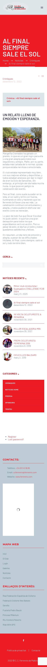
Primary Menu (42, 7)
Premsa (8, 396)
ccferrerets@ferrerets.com (25, 472)
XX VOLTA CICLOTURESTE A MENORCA (27, 315)
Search (41, 265)
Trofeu (8, 409)
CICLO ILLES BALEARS (25, 355)
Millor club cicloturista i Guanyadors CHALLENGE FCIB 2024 (29, 289)
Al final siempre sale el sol (27, 302)
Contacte (36, 650)
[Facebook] (23, 640)
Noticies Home (11, 389)
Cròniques (8, 78)
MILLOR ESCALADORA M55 (27, 328)
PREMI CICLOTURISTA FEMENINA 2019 (25, 342)
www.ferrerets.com (24, 476)
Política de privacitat (16, 650)
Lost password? (16, 439)
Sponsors (10, 402)
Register (12, 436)
